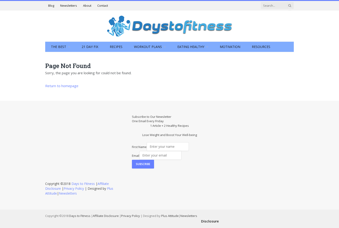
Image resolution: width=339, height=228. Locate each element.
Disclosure (210, 221)
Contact (102, 5)
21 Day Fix (90, 46)
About (87, 5)
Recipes (116, 46)
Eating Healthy (190, 46)
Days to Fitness (83, 183)
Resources (261, 46)
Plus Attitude (170, 216)
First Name (139, 147)
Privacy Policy (74, 188)
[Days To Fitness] (169, 25)
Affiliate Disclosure (106, 216)
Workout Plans (148, 46)
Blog (51, 5)
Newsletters (68, 5)
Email (135, 155)
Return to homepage (61, 85)
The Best (58, 46)
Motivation (230, 46)
